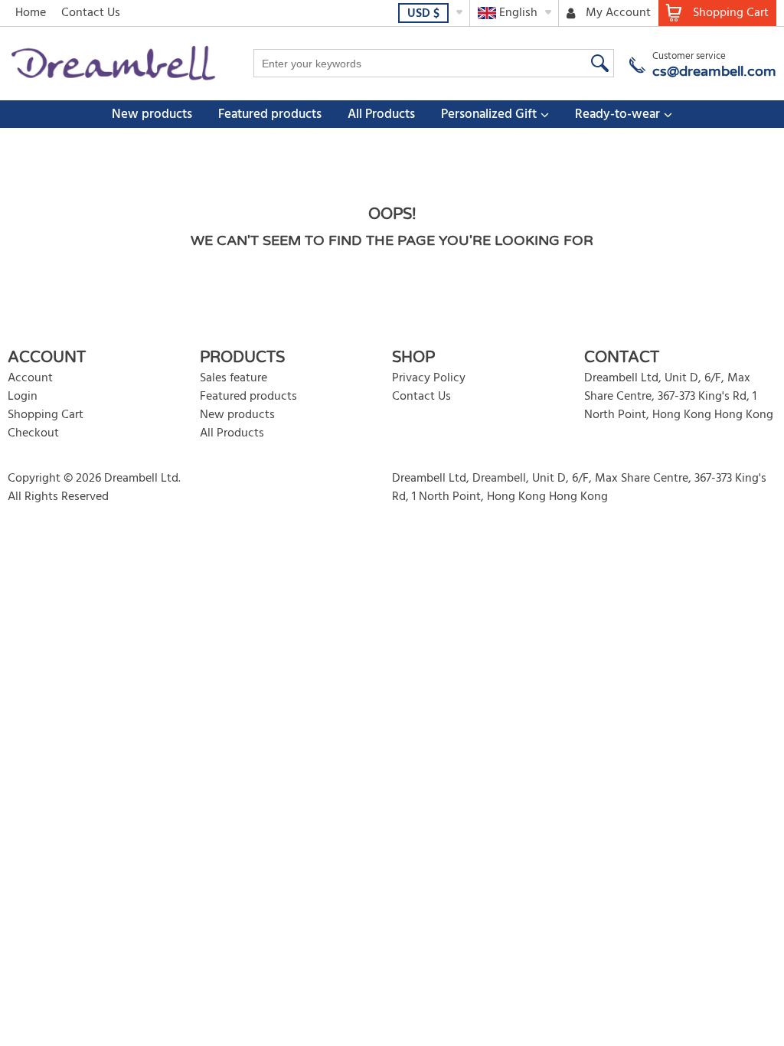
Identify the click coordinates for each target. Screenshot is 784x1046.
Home (30, 13)
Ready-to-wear (617, 114)
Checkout (33, 433)
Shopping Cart (45, 415)
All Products (381, 114)
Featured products (270, 114)
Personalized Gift (489, 114)
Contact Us (90, 13)
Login (23, 397)
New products (152, 114)
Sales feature (233, 378)
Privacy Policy (429, 378)
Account (30, 378)
